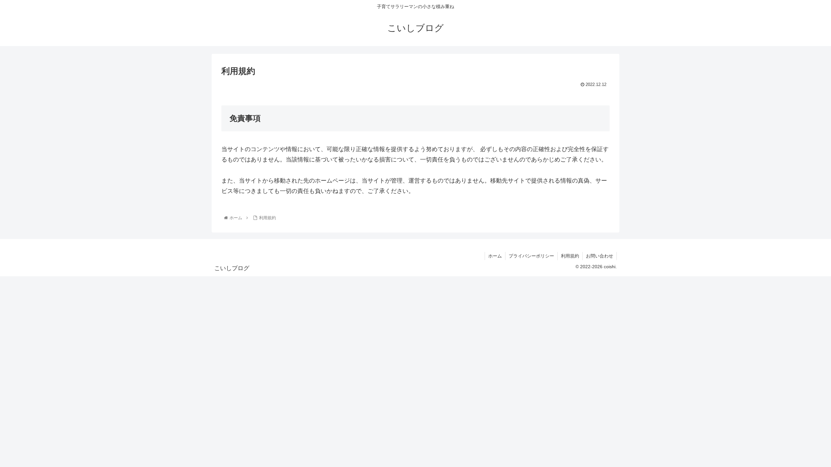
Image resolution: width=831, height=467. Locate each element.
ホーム (495, 255)
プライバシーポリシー (531, 255)
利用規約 (570, 255)
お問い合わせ (599, 255)
